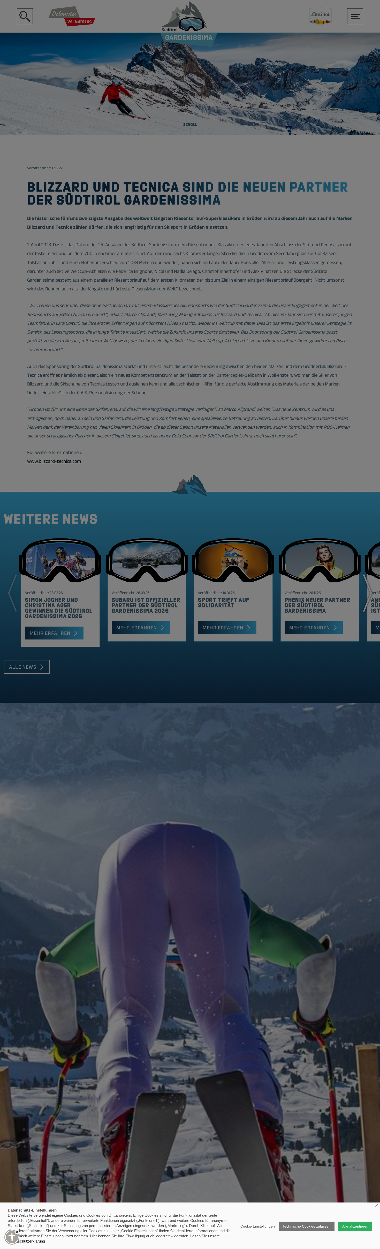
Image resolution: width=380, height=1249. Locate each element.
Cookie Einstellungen (257, 1226)
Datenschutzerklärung (26, 1241)
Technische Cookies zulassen (307, 1226)
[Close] (17, 1232)
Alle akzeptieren (355, 1226)
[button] (12, 1237)
